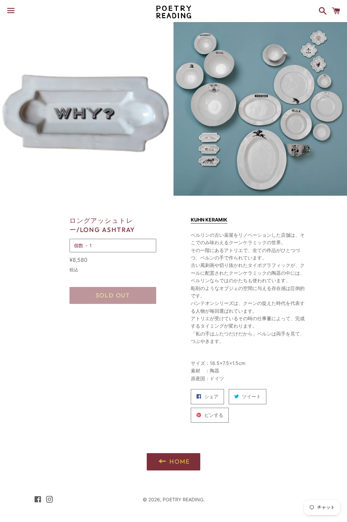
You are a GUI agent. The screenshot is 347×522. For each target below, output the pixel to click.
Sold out (113, 295)
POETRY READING (183, 499)
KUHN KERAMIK (209, 220)
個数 (78, 245)
